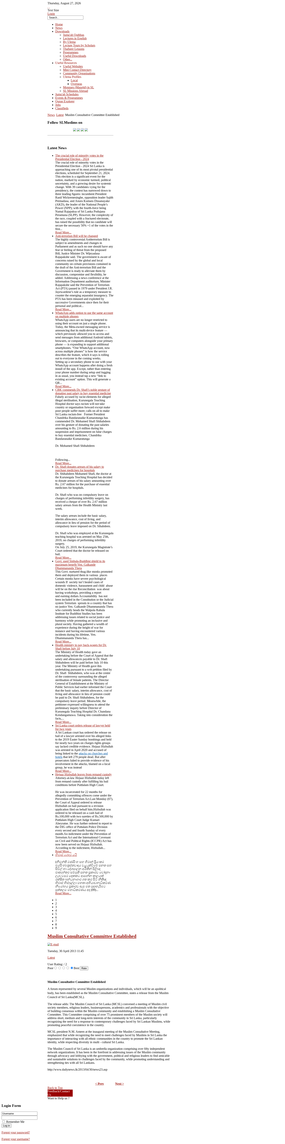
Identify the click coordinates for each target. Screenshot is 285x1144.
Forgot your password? (16, 1132)
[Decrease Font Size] (49, 6)
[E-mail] (53, 944)
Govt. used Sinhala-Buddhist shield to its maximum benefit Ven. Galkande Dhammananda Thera (80, 564)
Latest (60, 115)
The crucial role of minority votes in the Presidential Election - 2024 (79, 157)
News (51, 115)
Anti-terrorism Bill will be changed (76, 236)
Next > (119, 1083)
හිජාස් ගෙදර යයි (66, 854)
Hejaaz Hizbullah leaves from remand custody (83, 774)
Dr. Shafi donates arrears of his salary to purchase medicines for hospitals (79, 468)
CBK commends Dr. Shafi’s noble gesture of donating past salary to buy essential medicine (83, 391)
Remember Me (15, 1121)
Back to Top (55, 1087)
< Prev (99, 1083)
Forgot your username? (16, 1139)
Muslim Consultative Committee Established (92, 936)
